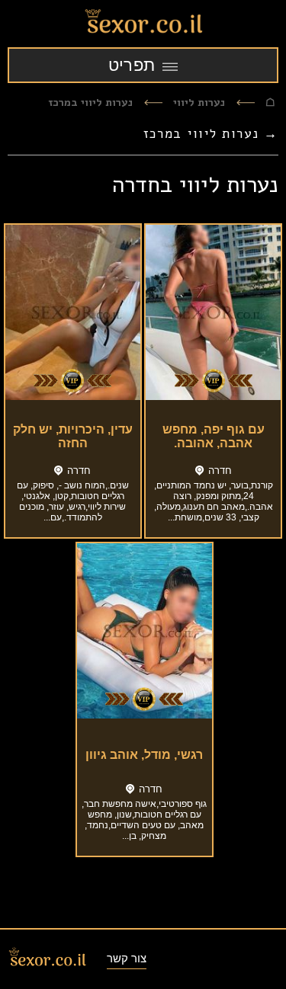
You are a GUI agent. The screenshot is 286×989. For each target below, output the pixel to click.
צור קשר (126, 958)
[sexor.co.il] (143, 23)
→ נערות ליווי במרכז (210, 133)
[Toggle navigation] (143, 65)
